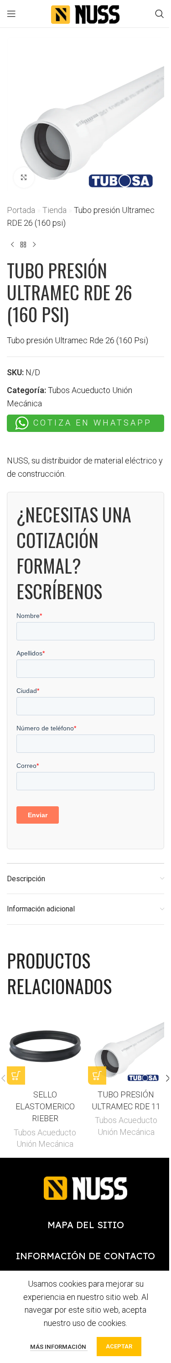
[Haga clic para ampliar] (24, 177)
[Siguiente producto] (34, 244)
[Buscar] (159, 14)
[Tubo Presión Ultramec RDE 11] (126, 1046)
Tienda (54, 210)
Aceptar (119, 1346)
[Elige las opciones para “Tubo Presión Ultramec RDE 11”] (97, 1075)
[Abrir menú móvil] (11, 14)
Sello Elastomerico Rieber (45, 1106)
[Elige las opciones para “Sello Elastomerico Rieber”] (16, 1075)
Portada (21, 210)
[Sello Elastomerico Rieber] (45, 1046)
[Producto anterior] (12, 244)
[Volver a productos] (23, 244)
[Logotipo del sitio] (85, 13)
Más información (59, 1346)
